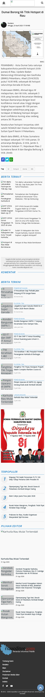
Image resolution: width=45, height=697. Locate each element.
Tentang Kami (7, 661)
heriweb (22, 694)
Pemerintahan (20, 288)
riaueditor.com (16, 692)
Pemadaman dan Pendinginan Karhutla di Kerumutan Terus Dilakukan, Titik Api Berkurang (26, 196)
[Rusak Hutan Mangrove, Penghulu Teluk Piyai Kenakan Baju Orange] (7, 614)
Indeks (4, 682)
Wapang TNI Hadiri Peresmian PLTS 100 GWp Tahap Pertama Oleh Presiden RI (24, 478)
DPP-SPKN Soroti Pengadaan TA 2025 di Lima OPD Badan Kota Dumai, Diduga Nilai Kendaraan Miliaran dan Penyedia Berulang (28, 220)
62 (8, 169)
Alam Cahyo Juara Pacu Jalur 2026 (22, 496)
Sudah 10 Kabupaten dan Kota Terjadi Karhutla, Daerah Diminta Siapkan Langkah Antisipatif (28, 232)
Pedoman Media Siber (11, 675)
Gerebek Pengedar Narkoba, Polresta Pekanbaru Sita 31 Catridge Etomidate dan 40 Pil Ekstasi (30, 571)
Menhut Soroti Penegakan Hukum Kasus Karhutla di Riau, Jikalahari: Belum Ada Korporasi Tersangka (29, 585)
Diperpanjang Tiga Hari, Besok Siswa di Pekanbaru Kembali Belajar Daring (24, 487)
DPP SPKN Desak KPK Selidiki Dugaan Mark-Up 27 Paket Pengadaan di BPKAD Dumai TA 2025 (27, 208)
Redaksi (5, 664)
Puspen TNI (19, 303)
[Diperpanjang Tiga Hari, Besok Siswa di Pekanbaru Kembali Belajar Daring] (7, 600)
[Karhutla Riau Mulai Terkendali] (19, 531)
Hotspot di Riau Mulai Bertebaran (28, 242)
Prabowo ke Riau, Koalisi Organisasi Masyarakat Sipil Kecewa (23, 516)
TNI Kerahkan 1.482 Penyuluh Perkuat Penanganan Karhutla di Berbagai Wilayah (28, 354)
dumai (25, 169)
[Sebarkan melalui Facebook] (3, 159)
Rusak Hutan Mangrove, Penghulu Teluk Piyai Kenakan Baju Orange (29, 613)
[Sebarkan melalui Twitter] (7, 159)
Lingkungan (20, 395)
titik (32, 169)
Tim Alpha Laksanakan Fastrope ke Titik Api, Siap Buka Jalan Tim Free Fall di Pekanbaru (28, 184)
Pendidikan (19, 319)
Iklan (4, 668)
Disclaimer (6, 671)
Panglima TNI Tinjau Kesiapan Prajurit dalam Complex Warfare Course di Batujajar (28, 369)
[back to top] (40, 687)
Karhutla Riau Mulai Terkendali (25, 397)
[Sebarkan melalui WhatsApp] (11, 159)
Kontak (5, 678)
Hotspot (16, 169)
